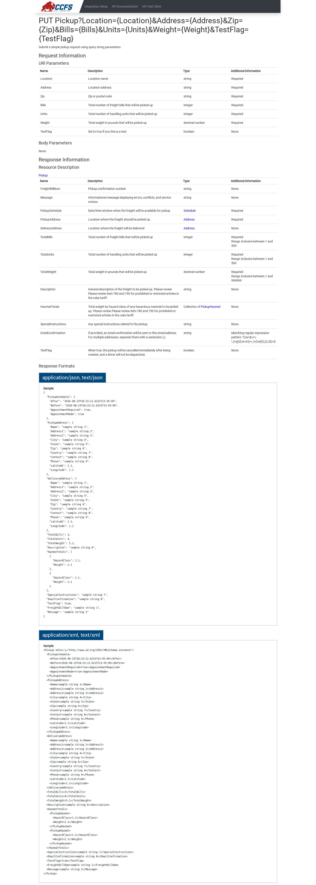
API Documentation (125, 6)
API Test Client (151, 6)
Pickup (43, 175)
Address (189, 219)
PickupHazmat (211, 306)
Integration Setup (96, 6)
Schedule (190, 210)
